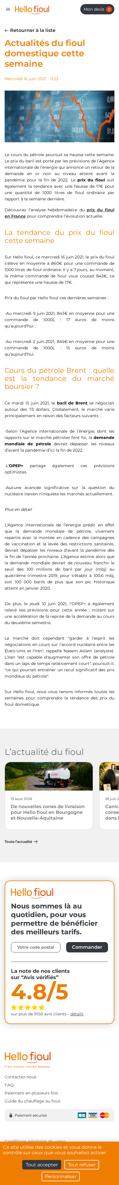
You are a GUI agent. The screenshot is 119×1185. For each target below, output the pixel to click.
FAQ (9, 1085)
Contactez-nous (20, 1076)
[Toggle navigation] (8, 9)
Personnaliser (60, 1176)
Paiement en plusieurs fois (31, 1093)
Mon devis (97, 9)
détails (76, 1014)
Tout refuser (82, 1164)
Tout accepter (42, 1164)
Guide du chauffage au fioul (32, 1101)
